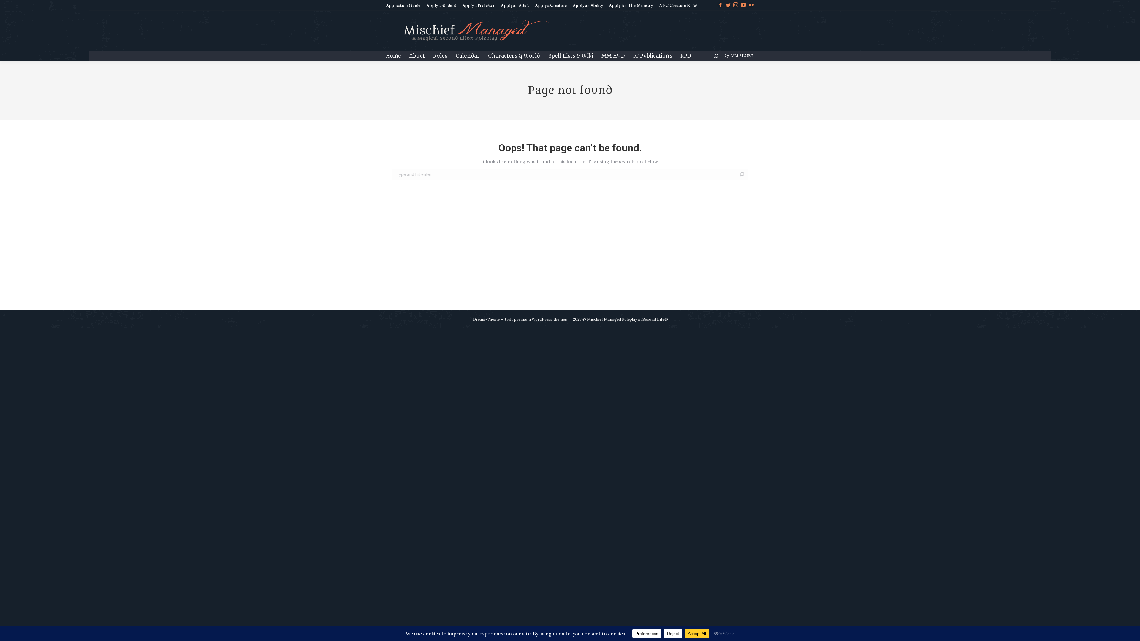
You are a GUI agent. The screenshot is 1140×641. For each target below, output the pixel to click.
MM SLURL (742, 56)
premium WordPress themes (540, 319)
